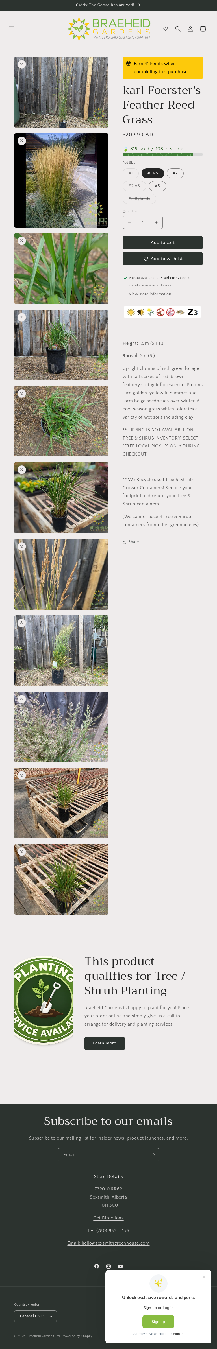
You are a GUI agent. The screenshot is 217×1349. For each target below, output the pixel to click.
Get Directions (108, 1218)
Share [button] (133, 542)
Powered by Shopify (77, 1336)
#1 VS (152, 173)
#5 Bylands (142, 200)
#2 (175, 173)
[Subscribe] (153, 1154)
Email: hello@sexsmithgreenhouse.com (109, 1243)
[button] (12, 29)
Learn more (104, 1043)
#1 (134, 174)
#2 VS (137, 187)
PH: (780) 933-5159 (108, 1230)
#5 (157, 186)
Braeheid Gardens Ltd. (44, 1336)
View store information (150, 294)
